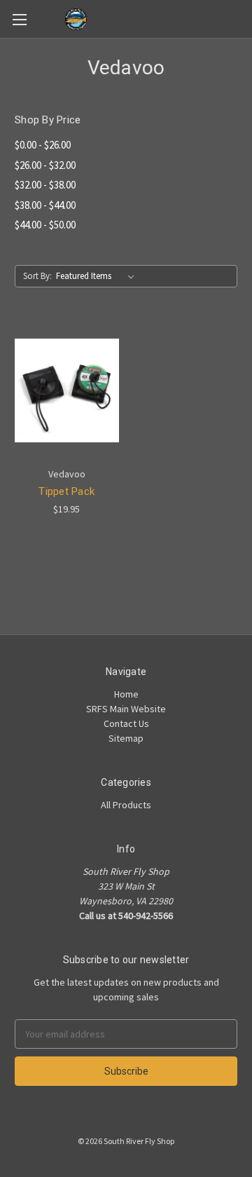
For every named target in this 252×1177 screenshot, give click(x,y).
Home (126, 694)
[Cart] (244, 18)
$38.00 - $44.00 (45, 205)
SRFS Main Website (126, 708)
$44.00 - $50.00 (45, 224)
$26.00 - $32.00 (45, 165)
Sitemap (126, 738)
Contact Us (126, 723)
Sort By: (37, 276)
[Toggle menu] (19, 19)
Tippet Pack (66, 491)
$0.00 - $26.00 (43, 144)
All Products (126, 804)
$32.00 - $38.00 (45, 184)
